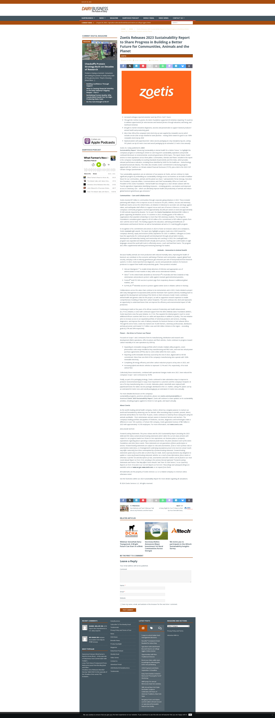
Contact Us (178, 18)
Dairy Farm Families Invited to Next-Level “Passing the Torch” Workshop (151, 676)
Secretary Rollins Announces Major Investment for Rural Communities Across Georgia (154, 546)
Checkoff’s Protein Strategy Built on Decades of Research (99, 66)
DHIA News (114, 637)
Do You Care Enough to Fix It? (97, 102)
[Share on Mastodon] (169, 66)
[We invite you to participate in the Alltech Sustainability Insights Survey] (181, 531)
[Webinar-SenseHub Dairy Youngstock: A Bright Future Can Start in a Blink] (131, 531)
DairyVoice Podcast (130, 18)
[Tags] (151, 628)
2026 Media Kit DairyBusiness (120, 668)
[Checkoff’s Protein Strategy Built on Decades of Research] (99, 59)
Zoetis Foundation (164, 212)
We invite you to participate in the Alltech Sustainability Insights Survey (181, 545)
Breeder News (115, 640)
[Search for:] (182, 23)
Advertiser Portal (116, 664)
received (128, 231)
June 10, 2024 (127, 60)
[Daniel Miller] (84, 629)
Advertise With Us (173, 635)
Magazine (114, 18)
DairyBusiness (87, 18)
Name (122, 585)
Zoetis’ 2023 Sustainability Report (140, 398)
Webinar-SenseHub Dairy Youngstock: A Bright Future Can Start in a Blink (131, 544)
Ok (190, 715)
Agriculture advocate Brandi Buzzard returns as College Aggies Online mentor (151, 649)
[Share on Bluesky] (182, 66)
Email (122, 592)
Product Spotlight (116, 644)
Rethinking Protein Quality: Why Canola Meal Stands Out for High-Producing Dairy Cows (99, 97)
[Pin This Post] (143, 66)
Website (123, 598)
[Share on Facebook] (123, 66)
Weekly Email (148, 18)
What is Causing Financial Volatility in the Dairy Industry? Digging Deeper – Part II (100, 90)
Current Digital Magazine (94, 36)
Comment (123, 569)
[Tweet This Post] (130, 66)
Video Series (163, 18)
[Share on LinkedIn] (136, 66)
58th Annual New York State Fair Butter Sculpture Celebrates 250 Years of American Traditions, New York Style (151, 691)
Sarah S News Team (141, 60)
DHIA (152, 60)
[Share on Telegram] (176, 66)
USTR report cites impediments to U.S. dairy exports (98, 628)
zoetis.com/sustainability (170, 396)
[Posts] (143, 628)
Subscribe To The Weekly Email (121, 624)
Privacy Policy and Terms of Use (121, 630)
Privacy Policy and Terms (175, 631)
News (101, 18)
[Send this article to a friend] (149, 66)
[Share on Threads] (189, 66)
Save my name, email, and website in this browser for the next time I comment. (149, 604)
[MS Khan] (84, 640)
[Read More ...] (90, 80)
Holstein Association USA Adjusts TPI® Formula (97, 639)
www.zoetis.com (176, 424)
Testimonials (115, 627)
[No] (272, 715)
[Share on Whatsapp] (163, 66)
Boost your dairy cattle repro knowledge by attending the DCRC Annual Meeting (151, 662)
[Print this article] (156, 66)
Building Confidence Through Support (97, 85)
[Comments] (160, 628)
